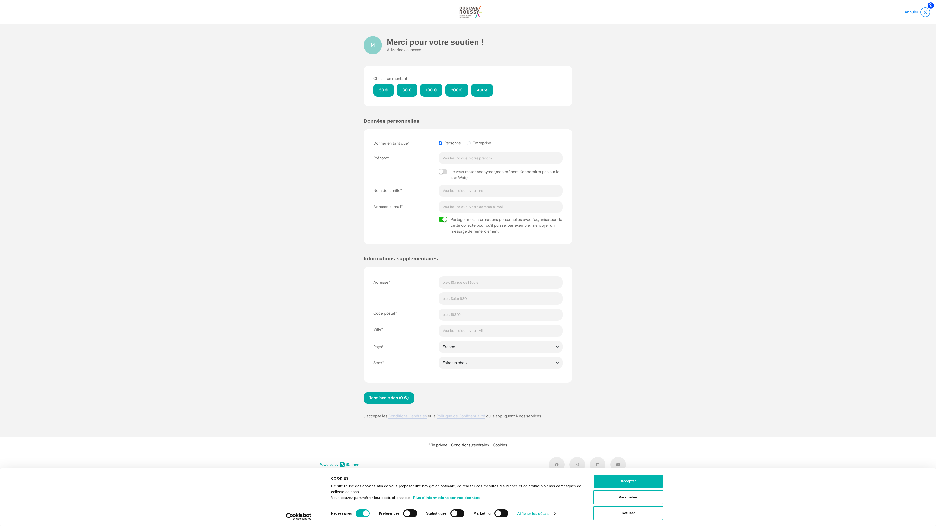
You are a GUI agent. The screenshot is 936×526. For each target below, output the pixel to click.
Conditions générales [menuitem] (470, 445)
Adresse (380, 282)
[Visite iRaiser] (339, 464)
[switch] (410, 513)
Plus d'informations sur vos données (446, 498)
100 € (431, 90)
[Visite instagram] (577, 464)
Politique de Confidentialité (461, 416)
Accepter (628, 481)
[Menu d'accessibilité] (931, 5)
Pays (377, 346)
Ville (377, 329)
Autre (482, 90)
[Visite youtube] (618, 464)
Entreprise (482, 143)
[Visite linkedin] (597, 464)
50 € (383, 90)
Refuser (628, 513)
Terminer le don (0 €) (389, 397)
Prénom (380, 157)
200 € (457, 90)
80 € (407, 90)
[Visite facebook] (557, 464)
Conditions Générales (407, 416)
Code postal (384, 313)
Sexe (377, 362)
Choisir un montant (390, 78)
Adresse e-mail (387, 206)
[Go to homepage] (471, 12)
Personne (452, 143)
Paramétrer (628, 497)
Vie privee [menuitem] (438, 445)
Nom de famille (386, 190)
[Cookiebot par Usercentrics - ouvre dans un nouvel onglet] (298, 516)
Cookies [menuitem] (500, 445)
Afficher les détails (533, 513)
